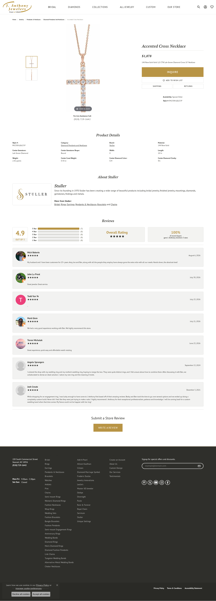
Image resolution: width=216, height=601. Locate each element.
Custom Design (115, 468)
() (82, 228)
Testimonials (114, 476)
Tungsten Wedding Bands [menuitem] (55, 558)
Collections (100, 7)
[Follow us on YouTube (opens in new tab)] (156, 482)
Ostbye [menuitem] (80, 492)
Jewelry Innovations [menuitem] (85, 480)
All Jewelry (127, 7)
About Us (113, 464)
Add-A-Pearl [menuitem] (82, 459)
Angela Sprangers (35, 362)
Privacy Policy (159, 588)
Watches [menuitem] (48, 480)
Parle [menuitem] (79, 500)
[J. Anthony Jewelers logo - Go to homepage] (17, 7)
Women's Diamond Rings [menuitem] (55, 500)
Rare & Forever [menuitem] (84, 505)
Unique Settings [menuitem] (84, 521)
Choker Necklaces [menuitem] (52, 566)
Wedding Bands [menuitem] (51, 537)
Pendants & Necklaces (34, 20)
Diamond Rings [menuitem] (51, 542)
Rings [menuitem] (47, 464)
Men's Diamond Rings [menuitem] (54, 546)
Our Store (174, 7)
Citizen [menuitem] (80, 468)
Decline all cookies (21, 594)
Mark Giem (32, 318)
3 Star (34, 234)
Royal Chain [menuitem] (82, 509)
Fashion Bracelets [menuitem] (52, 517)
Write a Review (108, 427)
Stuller (112, 145)
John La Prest (33, 274)
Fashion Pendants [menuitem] (52, 525)
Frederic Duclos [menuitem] (84, 476)
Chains (114, 204)
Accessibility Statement (193, 588)
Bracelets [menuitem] (49, 476)
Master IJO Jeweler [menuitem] (85, 488)
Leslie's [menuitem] (80, 484)
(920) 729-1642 (82, 119)
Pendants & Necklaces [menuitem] (54, 472)
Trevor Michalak (34, 340)
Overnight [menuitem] (81, 496)
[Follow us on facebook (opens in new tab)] (167, 482)
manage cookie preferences (29, 588)
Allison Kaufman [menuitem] (84, 464)
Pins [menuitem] (46, 488)
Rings (63, 204)
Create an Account (117, 459)
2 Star (34, 237)
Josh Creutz (32, 386)
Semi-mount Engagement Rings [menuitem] (58, 529)
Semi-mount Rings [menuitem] (53, 496)
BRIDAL (52, 7)
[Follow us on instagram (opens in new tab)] (161, 482)
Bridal (57, 204)
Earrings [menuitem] (48, 468)
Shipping (157, 86)
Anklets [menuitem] (48, 484)
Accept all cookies (41, 594)
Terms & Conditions (174, 588)
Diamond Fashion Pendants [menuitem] (56, 550)
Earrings (70, 204)
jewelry (21, 20)
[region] (83, 68)
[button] (199, 7)
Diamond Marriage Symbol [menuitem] (88, 472)
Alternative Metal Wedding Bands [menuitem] (59, 562)
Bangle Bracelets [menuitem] (52, 521)
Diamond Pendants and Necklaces (53, 20)
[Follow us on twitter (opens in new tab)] (150, 482)
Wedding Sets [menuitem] (50, 513)
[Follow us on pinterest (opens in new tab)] (144, 482)
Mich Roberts (33, 252)
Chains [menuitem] (48, 492)
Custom (150, 7)
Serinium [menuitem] (81, 513)
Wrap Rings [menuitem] (49, 509)
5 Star (34, 228)
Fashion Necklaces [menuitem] (53, 505)
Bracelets (101, 204)
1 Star (34, 240)
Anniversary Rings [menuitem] (52, 533)
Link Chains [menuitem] (50, 554)
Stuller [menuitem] (80, 517)
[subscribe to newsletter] (199, 466)
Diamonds (74, 7)
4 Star (34, 231)
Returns (188, 86)
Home (14, 20)
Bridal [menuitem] (47, 459)
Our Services (114, 472)
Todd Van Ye (33, 296)
